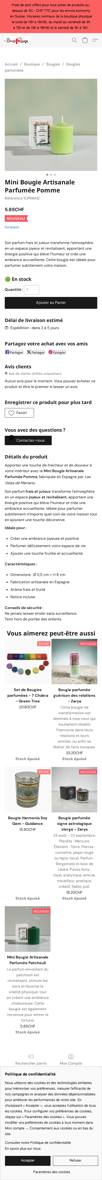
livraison (12, 227)
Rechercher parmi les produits (31, 1066)
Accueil (11, 64)
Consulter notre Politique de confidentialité (38, 1143)
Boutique (32, 64)
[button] (17, 40)
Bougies (53, 64)
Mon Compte (71, 1063)
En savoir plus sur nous (23, 1148)
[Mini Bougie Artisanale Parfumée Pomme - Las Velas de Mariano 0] (51, 125)
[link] (51, 1170)
